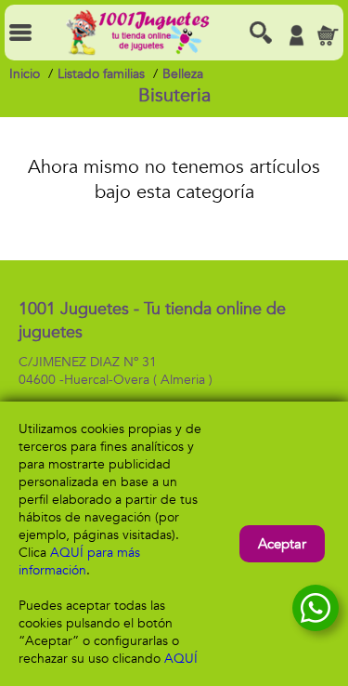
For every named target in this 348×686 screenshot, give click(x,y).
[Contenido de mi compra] (327, 35)
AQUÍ (181, 658)
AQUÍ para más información (79, 561)
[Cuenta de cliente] (296, 35)
